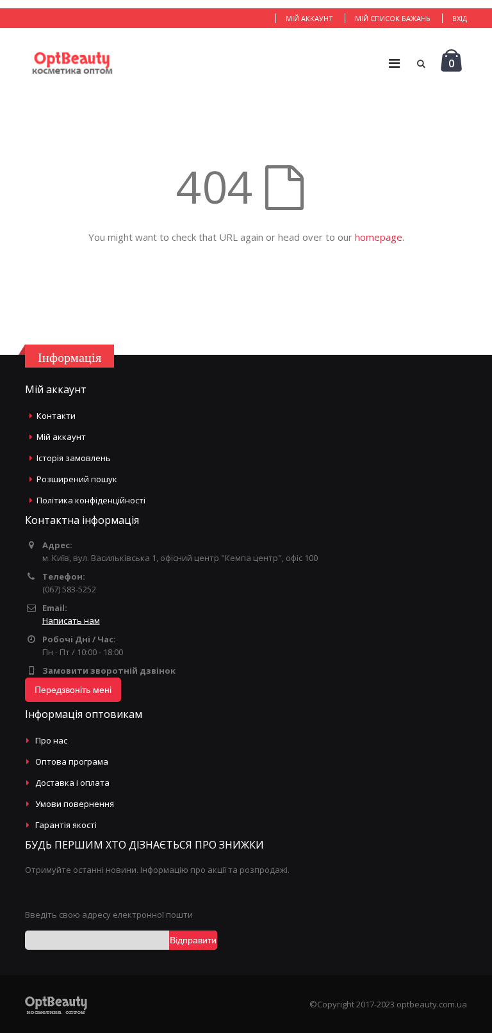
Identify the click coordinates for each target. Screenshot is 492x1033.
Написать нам (71, 620)
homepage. (379, 237)
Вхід (459, 18)
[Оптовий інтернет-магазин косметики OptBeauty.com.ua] (72, 63)
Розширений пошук (77, 479)
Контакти (56, 415)
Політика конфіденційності (91, 500)
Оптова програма (71, 761)
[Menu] (394, 63)
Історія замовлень (74, 458)
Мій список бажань (392, 18)
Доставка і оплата (72, 782)
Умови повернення (74, 803)
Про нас (51, 740)
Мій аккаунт (309, 18)
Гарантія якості (66, 825)
